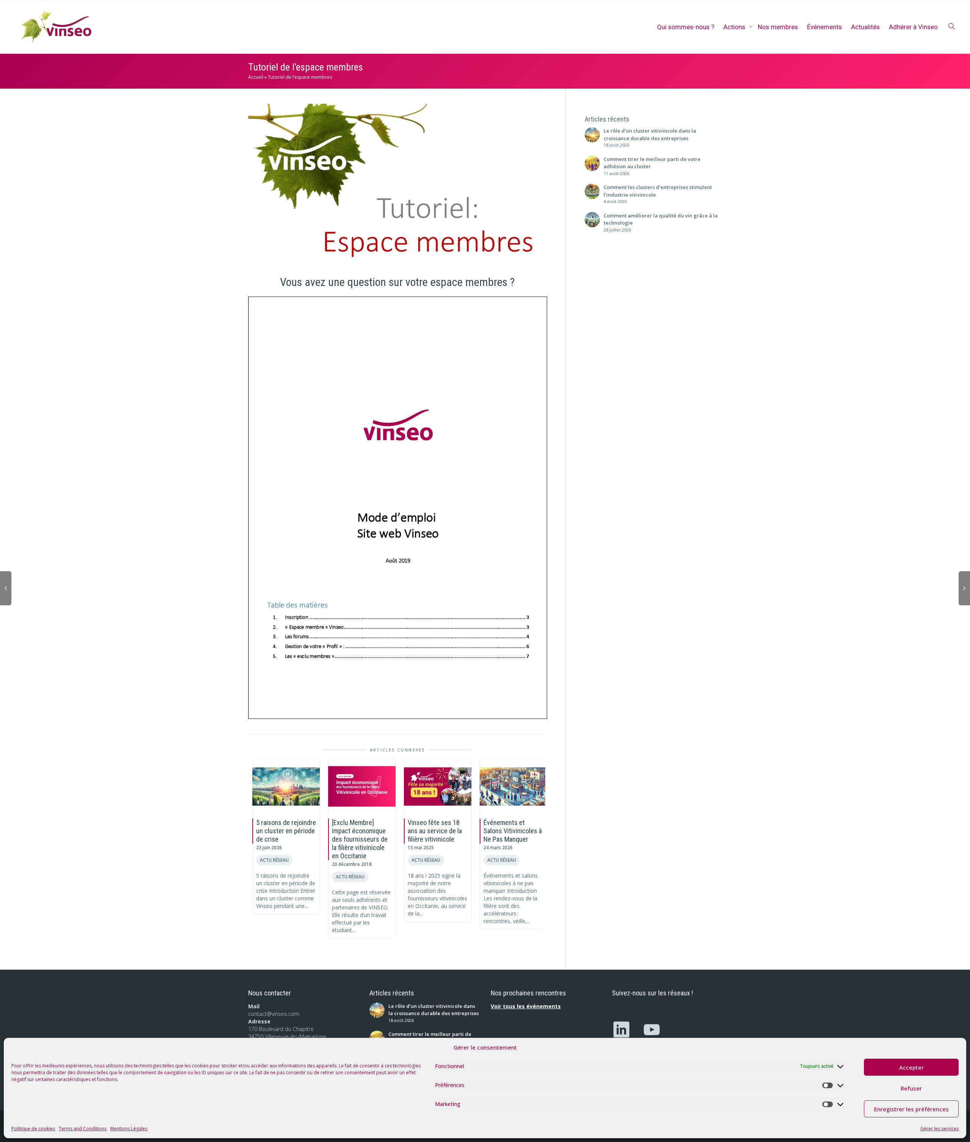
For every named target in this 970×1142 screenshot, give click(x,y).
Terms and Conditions (82, 1128)
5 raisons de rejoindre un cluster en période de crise (286, 831)
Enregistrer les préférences (911, 1109)
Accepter (911, 1067)
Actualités (865, 27)
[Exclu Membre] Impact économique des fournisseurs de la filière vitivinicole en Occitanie (360, 839)
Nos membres (778, 27)
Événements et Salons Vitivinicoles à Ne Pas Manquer (512, 831)
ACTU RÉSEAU (274, 860)
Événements (824, 27)
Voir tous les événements (526, 1006)
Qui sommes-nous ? (685, 27)
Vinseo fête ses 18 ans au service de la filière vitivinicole (435, 831)
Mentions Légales (128, 1128)
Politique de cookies (33, 1128)
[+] (286, 786)
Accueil (255, 77)
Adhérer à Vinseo (913, 27)
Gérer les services (939, 1128)
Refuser (911, 1088)
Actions (735, 27)
